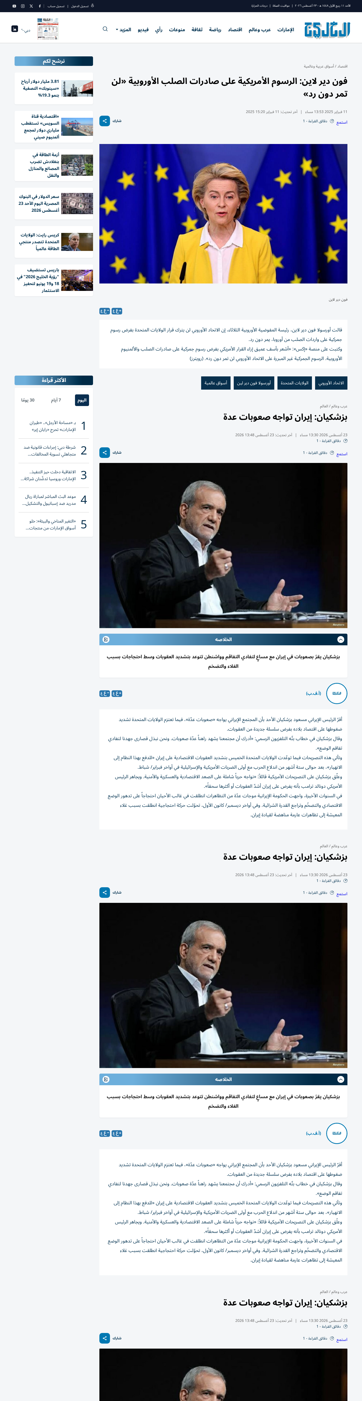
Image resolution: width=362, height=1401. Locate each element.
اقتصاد (235, 30)
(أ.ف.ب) (313, 693)
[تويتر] (31, 6)
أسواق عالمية (216, 383)
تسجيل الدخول (80, 6)
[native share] (104, 121)
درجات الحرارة (259, 6)
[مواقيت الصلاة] (14, 30)
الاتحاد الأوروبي (331, 383)
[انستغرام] (23, 6)
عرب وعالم (260, 30)
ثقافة (197, 30)
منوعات (177, 30)
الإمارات (285, 30)
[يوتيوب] (14, 6)
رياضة (215, 30)
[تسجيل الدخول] (92, 6)
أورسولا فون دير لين (254, 383)
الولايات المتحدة (294, 383)
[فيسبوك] (40, 6)
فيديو (143, 30)
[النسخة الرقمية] (48, 30)
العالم (324, 406)
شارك (117, 121)
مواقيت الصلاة (281, 6)
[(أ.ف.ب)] (336, 693)
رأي (158, 30)
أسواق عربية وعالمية (319, 66)
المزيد (125, 30)
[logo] (328, 30)
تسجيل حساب (56, 6)
